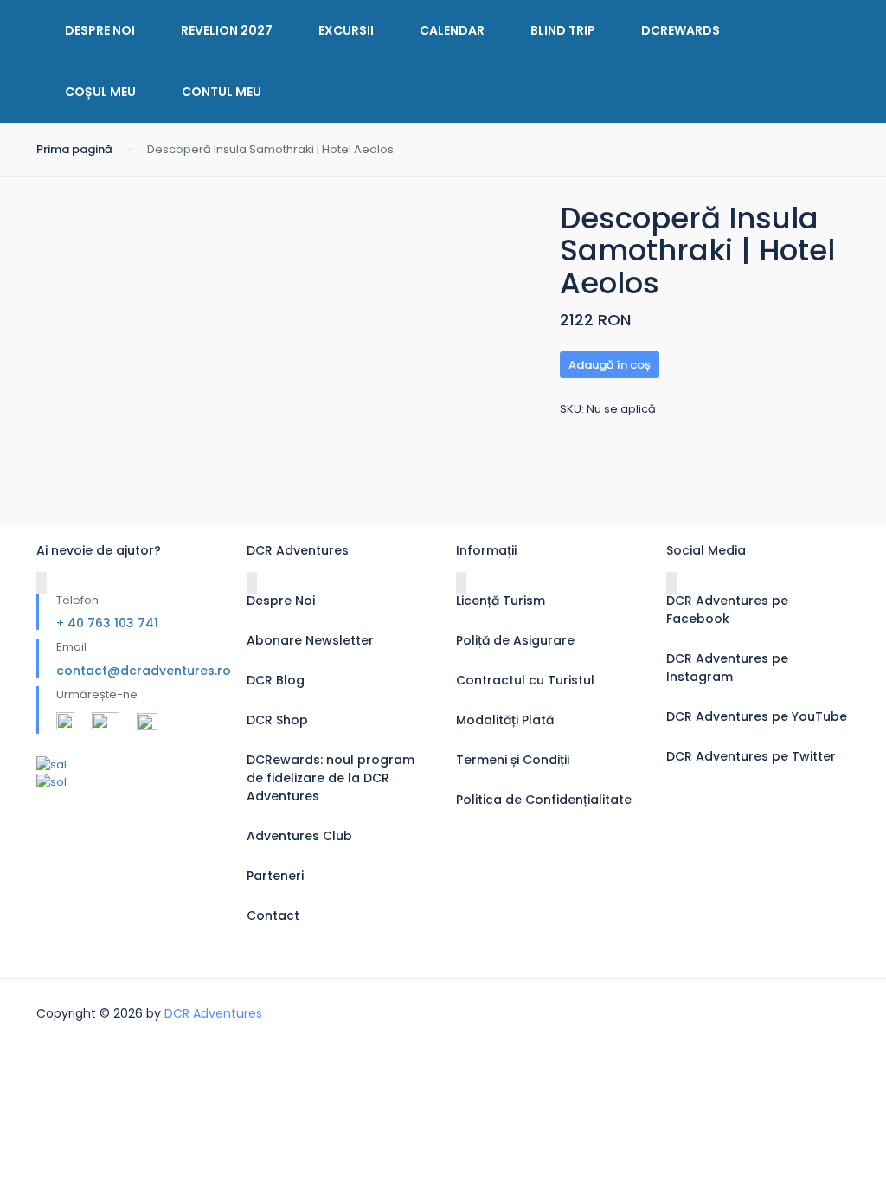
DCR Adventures (213, 1013)
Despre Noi (100, 30)
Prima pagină (74, 149)
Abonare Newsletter (310, 640)
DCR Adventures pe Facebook (727, 609)
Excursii (346, 30)
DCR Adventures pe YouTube (756, 716)
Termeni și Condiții (512, 759)
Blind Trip (562, 30)
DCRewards (680, 30)
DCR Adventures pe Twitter (751, 756)
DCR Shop (277, 720)
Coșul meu (100, 91)
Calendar (452, 30)
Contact (273, 915)
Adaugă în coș (609, 365)
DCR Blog (276, 680)
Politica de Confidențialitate (544, 799)
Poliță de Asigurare (515, 640)
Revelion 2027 (227, 30)
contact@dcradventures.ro (143, 670)
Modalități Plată (505, 720)
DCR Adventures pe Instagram (727, 667)
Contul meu (221, 91)
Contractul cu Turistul (525, 680)
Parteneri (275, 875)
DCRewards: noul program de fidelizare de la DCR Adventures (330, 778)
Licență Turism (500, 600)
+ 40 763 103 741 (107, 623)
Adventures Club (299, 836)
